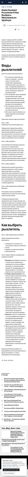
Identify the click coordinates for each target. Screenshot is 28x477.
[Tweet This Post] (12, 29)
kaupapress (11, 25)
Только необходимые (9, 473)
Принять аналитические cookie (11, 469)
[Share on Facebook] (9, 29)
